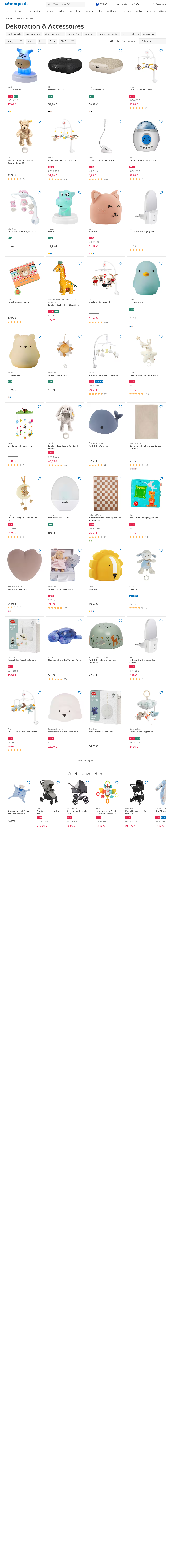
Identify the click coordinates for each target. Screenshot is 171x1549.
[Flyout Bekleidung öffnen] (81, 11)
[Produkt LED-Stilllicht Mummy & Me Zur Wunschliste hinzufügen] (120, 121)
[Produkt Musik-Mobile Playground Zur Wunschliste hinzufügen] (161, 692)
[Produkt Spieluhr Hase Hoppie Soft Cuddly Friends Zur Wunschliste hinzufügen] (80, 407)
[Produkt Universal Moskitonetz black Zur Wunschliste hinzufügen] (87, 783)
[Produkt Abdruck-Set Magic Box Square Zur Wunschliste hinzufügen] (39, 621)
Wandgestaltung (33, 34)
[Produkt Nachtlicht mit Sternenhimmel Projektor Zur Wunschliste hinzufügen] (120, 621)
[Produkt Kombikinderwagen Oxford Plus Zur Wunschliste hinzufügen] (146, 783)
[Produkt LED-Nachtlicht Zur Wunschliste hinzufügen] (39, 51)
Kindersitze (35, 11)
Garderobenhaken (131, 34)
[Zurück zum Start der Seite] (168, 1530)
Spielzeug (89, 11)
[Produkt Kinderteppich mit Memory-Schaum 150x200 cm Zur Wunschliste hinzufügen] (161, 407)
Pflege (100, 11)
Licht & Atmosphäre (54, 34)
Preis (41, 41)
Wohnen (62, 11)
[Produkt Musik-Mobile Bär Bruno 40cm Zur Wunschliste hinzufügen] (80, 121)
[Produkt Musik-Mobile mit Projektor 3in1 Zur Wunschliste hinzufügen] (39, 192)
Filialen (162, 11)
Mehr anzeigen (85, 760)
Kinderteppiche (15, 34)
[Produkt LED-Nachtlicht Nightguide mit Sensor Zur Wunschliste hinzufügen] (161, 621)
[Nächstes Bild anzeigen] (41, 65)
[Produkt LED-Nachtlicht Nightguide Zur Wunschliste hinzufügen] (161, 192)
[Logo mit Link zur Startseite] (17, 4)
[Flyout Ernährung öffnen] (118, 11)
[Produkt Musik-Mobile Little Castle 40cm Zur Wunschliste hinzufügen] (39, 692)
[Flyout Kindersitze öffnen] (41, 11)
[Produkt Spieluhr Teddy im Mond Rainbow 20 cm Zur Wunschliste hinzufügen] (39, 478)
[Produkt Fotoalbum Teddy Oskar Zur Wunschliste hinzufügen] (39, 263)
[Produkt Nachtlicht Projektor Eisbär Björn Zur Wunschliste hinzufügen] (80, 692)
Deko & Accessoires (24, 18)
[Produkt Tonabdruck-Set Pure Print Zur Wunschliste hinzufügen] (120, 692)
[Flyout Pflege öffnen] (104, 11)
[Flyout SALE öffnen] (11, 11)
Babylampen (149, 34)
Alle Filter (65, 41)
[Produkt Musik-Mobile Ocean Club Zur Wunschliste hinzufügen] (120, 263)
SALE (7, 11)
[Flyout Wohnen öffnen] (67, 11)
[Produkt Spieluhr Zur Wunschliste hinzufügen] (161, 550)
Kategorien (12, 41)
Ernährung (112, 11)
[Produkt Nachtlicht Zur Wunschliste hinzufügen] (120, 192)
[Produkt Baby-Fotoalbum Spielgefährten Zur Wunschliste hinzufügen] (161, 478)
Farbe (52, 41)
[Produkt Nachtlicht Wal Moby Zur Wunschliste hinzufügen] (120, 407)
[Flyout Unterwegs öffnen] (55, 11)
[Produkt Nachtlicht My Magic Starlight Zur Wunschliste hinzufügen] (161, 121)
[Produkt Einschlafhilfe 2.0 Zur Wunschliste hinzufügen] (80, 51)
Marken (139, 11)
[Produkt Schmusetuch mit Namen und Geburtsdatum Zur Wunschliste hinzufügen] (28, 783)
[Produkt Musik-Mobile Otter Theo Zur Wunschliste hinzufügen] (161, 51)
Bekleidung (75, 11)
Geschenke (126, 11)
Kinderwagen (20, 11)
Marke (31, 41)
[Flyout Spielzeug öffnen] (94, 11)
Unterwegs (49, 11)
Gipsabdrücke (73, 34)
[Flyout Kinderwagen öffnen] (27, 11)
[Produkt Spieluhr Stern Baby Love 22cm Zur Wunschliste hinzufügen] (161, 336)
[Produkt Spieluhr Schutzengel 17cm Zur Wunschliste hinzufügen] (80, 550)
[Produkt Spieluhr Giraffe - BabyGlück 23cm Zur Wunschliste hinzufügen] (80, 263)
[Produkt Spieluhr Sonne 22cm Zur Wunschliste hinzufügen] (80, 336)
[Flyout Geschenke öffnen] (132, 11)
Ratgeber (151, 11)
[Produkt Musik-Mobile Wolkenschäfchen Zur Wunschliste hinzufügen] (120, 336)
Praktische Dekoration (108, 34)
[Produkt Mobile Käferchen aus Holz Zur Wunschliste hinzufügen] (39, 407)
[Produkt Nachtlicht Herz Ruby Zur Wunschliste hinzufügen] (39, 550)
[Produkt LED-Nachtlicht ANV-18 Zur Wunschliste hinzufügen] (80, 478)
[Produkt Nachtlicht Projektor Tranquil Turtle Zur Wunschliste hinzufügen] (80, 621)
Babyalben (89, 34)
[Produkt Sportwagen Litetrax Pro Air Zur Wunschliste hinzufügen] (58, 783)
